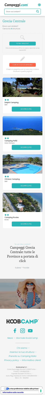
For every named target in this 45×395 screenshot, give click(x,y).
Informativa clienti (31, 360)
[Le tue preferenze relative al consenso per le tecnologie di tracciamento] (41, 391)
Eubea (18, 267)
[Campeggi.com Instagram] (22, 330)
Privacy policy (11, 360)
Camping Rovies (12, 217)
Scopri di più (26, 109)
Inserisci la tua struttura (22, 351)
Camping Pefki (11, 141)
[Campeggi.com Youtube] (30, 330)
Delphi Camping (11, 102)
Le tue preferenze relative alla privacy (24, 389)
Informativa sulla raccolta (13, 392)
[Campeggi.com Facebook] (14, 330)
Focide (26, 267)
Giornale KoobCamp (27, 337)
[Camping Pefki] (22, 125)
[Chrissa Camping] (22, 164)
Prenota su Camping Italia (22, 356)
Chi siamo (22, 347)
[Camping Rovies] (22, 202)
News (10, 337)
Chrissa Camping (12, 179)
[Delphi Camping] (22, 87)
